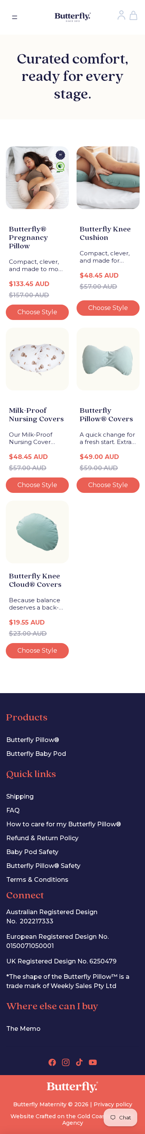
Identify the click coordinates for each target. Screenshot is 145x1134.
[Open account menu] (121, 15)
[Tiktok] (79, 1062)
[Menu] (15, 17)
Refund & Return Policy (42, 838)
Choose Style (37, 312)
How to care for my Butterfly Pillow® (63, 824)
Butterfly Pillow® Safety (43, 865)
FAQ (13, 810)
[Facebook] (52, 1062)
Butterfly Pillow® (32, 740)
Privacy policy (113, 1104)
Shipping (20, 796)
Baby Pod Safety (32, 852)
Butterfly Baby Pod (36, 753)
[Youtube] (92, 1062)
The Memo (23, 1028)
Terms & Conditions (37, 879)
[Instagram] (65, 1062)
